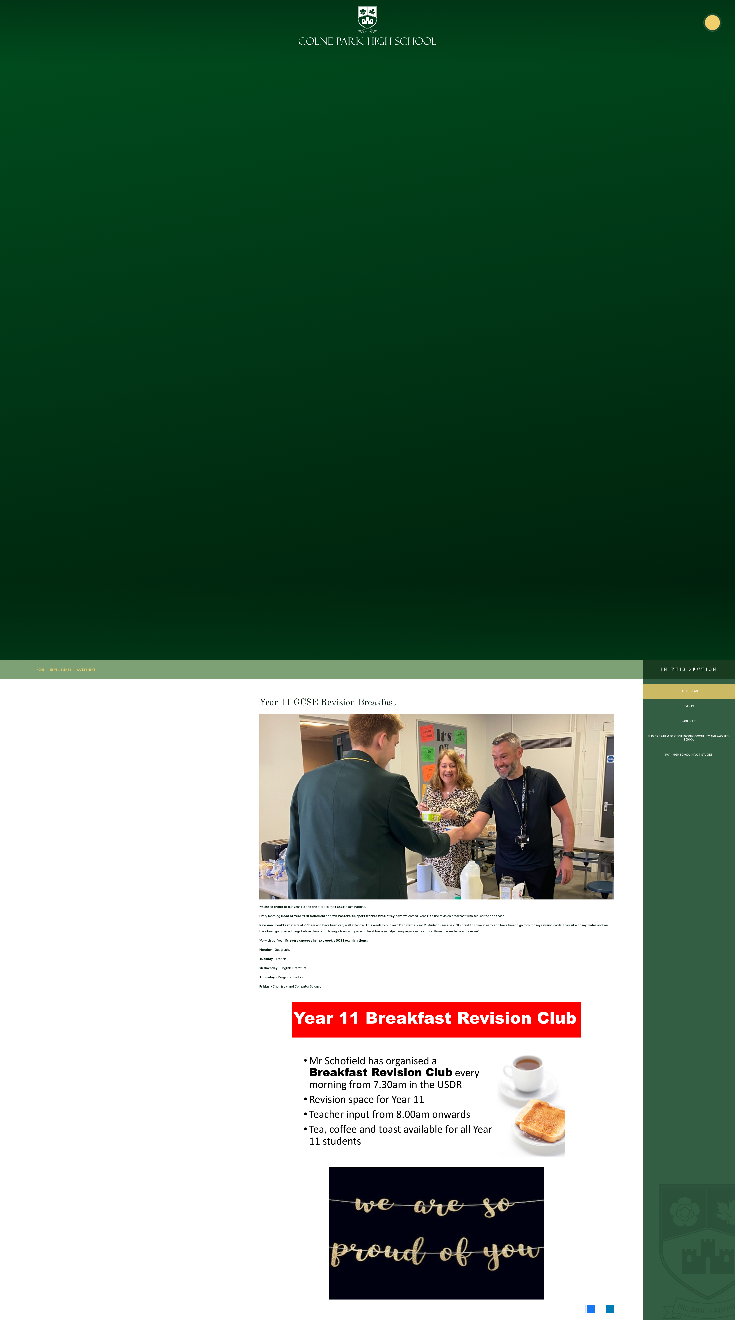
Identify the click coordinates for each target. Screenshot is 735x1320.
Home (40, 669)
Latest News (86, 669)
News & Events (60, 669)
